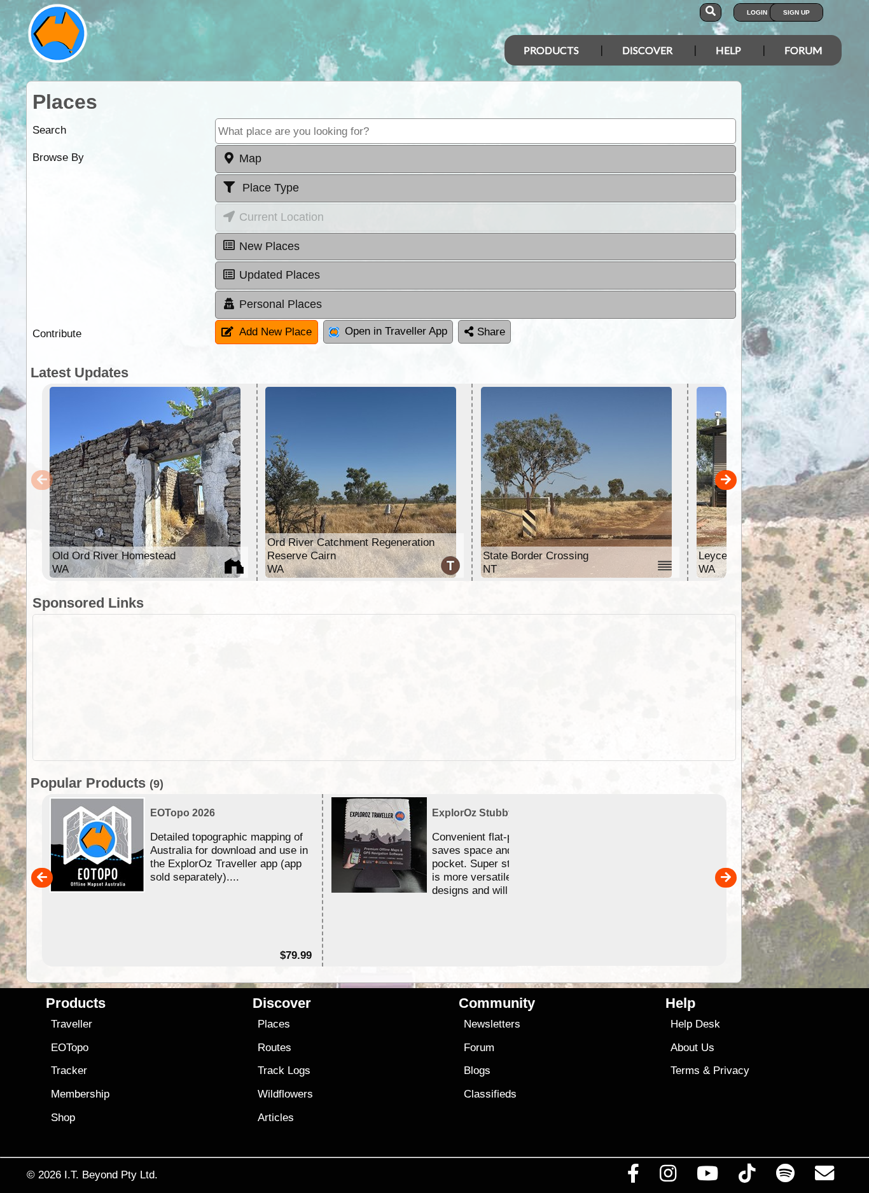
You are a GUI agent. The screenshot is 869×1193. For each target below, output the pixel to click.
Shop (63, 1118)
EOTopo (69, 1048)
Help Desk (695, 1024)
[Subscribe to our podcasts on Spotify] (785, 1176)
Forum (803, 50)
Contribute (56, 334)
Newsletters (492, 1024)
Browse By (58, 157)
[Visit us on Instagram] (668, 1176)
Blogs (477, 1070)
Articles (276, 1118)
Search (49, 130)
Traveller (71, 1024)
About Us (692, 1048)
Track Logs (284, 1070)
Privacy (731, 1070)
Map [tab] (250, 158)
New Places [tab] (269, 246)
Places (274, 1024)
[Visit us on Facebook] (633, 1176)
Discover (647, 50)
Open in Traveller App (396, 331)
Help (728, 50)
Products (551, 50)
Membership (80, 1094)
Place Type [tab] (269, 187)
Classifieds (490, 1094)
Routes (274, 1048)
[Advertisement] (446, 687)
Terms (685, 1070)
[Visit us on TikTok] (747, 1176)
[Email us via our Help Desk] (824, 1176)
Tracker (69, 1070)
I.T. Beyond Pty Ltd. (111, 1174)
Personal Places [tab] (280, 304)
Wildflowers (285, 1094)
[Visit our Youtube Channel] (707, 1176)
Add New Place (275, 332)
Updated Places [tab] (279, 275)
